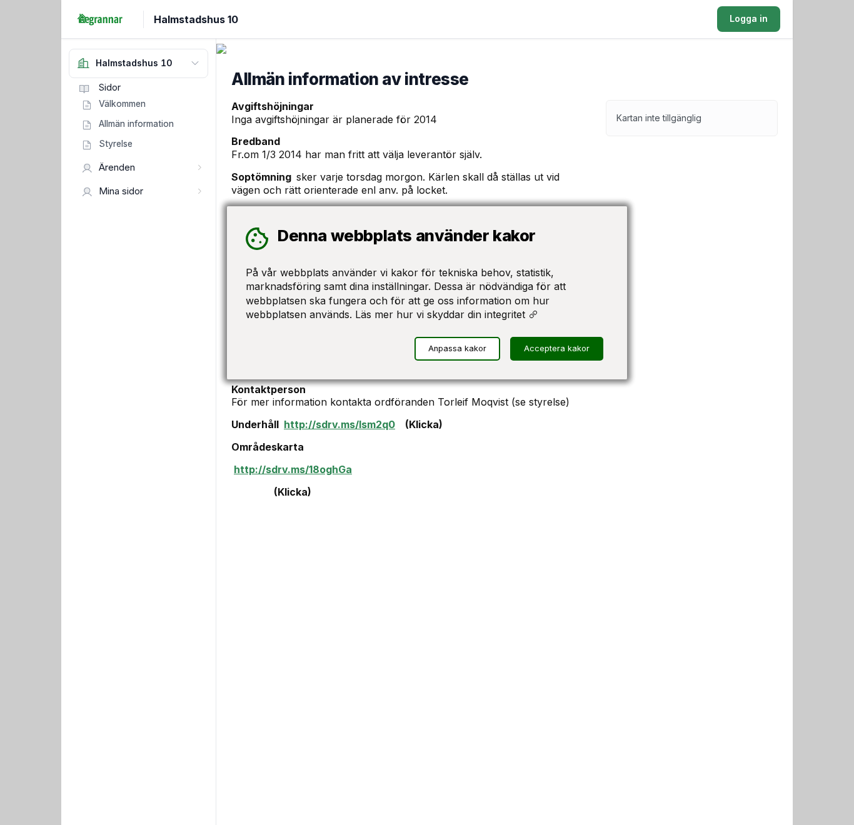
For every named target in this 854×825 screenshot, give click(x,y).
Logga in (749, 18)
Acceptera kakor (557, 348)
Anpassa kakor (457, 348)
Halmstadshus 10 (196, 19)
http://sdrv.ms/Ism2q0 (339, 424)
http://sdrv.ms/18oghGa (293, 469)
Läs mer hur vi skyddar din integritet (441, 314)
